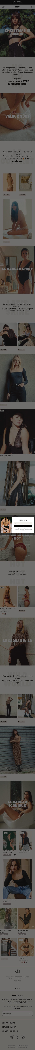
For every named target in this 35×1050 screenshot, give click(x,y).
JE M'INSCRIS (23, 526)
